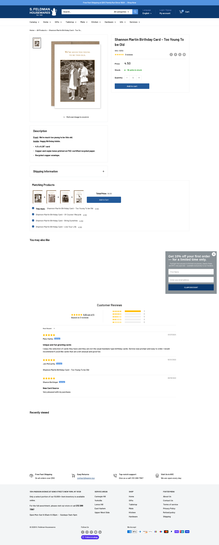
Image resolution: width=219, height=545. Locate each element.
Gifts (57, 22)
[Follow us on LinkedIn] (100, 532)
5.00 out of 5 (88, 314)
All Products (42, 30)
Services (133, 22)
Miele (82, 22)
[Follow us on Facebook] (82, 532)
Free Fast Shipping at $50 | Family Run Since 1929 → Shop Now (109, 2)
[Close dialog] (214, 254)
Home (45, 22)
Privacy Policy (169, 508)
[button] (117, 311)
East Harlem (100, 508)
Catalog (33, 22)
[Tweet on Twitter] (179, 54)
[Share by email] (184, 54)
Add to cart (132, 86)
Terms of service (170, 504)
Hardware (109, 22)
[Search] (135, 11)
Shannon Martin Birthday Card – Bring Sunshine (57, 220)
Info (121, 22)
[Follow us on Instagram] (87, 532)
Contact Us (168, 500)
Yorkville (98, 500)
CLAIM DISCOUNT (191, 287)
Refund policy (169, 512)
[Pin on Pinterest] (175, 54)
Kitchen (94, 22)
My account (165, 13)
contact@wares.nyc (86, 478)
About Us (167, 496)
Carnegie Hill (100, 496)
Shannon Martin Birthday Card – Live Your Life (56, 226)
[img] (49, 335)
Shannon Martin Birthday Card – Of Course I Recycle (58, 214)
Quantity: (119, 77)
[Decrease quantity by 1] (127, 77)
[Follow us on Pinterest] (91, 532)
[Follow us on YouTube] (95, 532)
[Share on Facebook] (171, 54)
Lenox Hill (99, 504)
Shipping (167, 516)
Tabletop (70, 22)
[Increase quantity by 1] (139, 77)
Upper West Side (102, 512)
